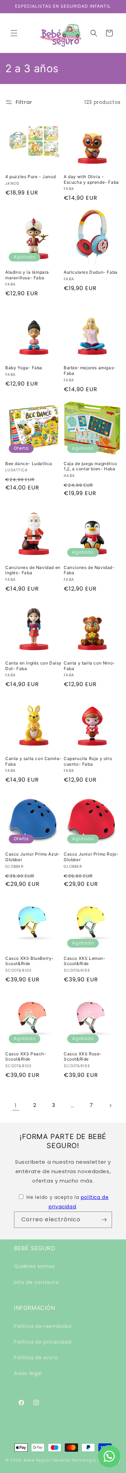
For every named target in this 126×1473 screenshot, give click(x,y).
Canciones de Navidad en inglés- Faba (33, 570)
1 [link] (16, 1105)
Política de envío (36, 1357)
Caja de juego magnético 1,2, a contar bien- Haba (90, 466)
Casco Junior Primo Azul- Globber (32, 856)
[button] (14, 33)
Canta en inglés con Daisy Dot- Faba (33, 665)
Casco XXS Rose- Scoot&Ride (83, 1056)
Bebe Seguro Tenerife (47, 1460)
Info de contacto (36, 1282)
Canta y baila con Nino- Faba (89, 665)
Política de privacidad (42, 1341)
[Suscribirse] (104, 1220)
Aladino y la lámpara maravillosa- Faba (27, 274)
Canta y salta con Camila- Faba (33, 761)
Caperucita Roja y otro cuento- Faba (88, 761)
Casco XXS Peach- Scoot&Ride (26, 1056)
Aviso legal (28, 1373)
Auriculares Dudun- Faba (91, 272)
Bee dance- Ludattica (28, 463)
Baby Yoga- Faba (23, 367)
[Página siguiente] (110, 1105)
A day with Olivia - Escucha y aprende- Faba (91, 179)
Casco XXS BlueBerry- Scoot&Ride (29, 961)
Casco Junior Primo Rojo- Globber (91, 856)
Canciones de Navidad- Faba (89, 570)
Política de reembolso (43, 1326)
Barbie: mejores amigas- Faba (90, 370)
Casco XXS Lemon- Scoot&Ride (85, 961)
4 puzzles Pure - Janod (30, 176)
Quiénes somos (34, 1266)
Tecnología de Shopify (96, 1460)
